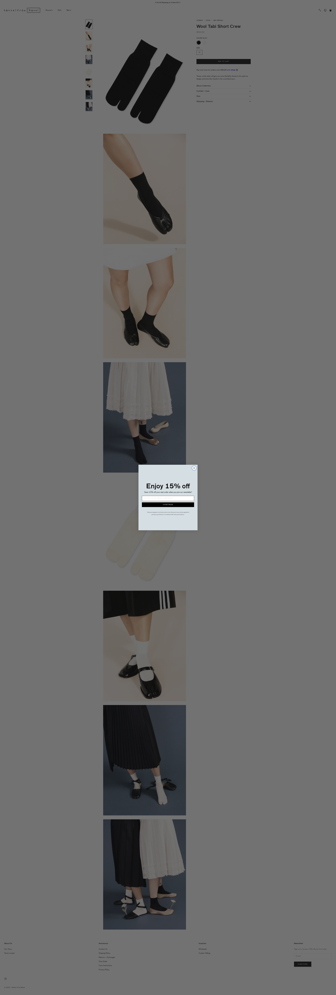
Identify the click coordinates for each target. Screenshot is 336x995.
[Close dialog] (194, 468)
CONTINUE (168, 504)
